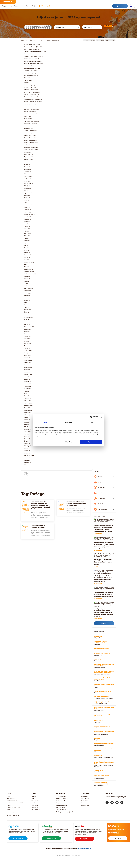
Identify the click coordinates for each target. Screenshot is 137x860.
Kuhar (25, 369)
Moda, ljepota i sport (29, 73)
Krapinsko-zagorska (29, 123)
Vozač (25, 457)
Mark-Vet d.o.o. (102, 654)
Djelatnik (26, 336)
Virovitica (26, 293)
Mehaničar (27, 374)
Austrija (26, 164)
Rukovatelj (27, 415)
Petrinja (26, 236)
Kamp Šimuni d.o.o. (99, 738)
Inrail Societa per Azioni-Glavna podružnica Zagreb (102, 784)
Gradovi (41, 40)
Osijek (25, 228)
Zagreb (26, 307)
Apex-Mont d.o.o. (102, 679)
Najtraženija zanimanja (52, 40)
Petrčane (26, 233)
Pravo (25, 82)
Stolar (25, 434)
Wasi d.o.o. (98, 721)
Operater (26, 388)
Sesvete (26, 257)
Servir (25, 417)
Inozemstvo (27, 159)
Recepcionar (27, 410)
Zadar (25, 305)
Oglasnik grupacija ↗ (13, 815)
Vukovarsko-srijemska (30, 149)
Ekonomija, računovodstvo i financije (33, 51)
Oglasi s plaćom (110, 40)
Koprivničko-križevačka (30, 121)
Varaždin (26, 286)
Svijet (32, 798)
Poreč (25, 238)
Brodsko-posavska (29, 111)
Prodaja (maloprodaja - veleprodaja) (33, 85)
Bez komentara (35, 809)
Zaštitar (26, 460)
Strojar (26, 436)
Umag (25, 283)
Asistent (26, 324)
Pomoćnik (26, 396)
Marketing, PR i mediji (30, 70)
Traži (107, 26)
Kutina (25, 200)
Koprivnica (27, 193)
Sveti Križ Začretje (29, 274)
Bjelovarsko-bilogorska (30, 109)
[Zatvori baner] (101, 417)
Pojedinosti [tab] (68, 422)
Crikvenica (27, 169)
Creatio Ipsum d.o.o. (102, 691)
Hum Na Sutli (27, 183)
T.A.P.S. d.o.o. (104, 686)
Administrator (27, 317)
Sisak (25, 259)
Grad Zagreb (27, 154)
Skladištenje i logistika (30, 89)
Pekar (25, 391)
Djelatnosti (24, 40)
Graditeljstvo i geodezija (30, 58)
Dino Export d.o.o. (101, 649)
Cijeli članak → (98, 533)
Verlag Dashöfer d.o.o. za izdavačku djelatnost (104, 763)
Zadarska (26, 152)
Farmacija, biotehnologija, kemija (32, 56)
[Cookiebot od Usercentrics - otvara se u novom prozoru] (91, 417)
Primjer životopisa (61, 809)
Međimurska (27, 128)
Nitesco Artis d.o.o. (101, 777)
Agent (25, 319)
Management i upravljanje (31, 68)
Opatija (26, 226)
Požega (26, 240)
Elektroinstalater (28, 345)
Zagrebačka (27, 156)
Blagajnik (26, 329)
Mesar (25, 376)
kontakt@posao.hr (113, 832)
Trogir (25, 281)
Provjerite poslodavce (62, 803)
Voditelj (26, 453)
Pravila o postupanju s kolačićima (16, 803)
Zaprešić (26, 309)
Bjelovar (26, 166)
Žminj (25, 312)
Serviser (26, 419)
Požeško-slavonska (29, 133)
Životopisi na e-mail (86, 803)
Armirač (26, 322)
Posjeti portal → (18, 838)
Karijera (34, 6)
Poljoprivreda (27, 80)
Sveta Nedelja (27, 269)
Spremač (26, 431)
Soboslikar (27, 426)
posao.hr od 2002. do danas (14, 807)
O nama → (118, 838)
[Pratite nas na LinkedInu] (112, 802)
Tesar (25, 448)
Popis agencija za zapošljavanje (64, 812)
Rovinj (25, 250)
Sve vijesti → (104, 623)
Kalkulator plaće (46, 6)
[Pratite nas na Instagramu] (117, 802)
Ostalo (25, 77)
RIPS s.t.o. (103, 750)
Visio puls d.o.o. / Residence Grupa (103, 756)
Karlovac (26, 188)
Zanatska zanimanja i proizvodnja (33, 97)
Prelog (25, 243)
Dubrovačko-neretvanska (31, 114)
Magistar (26, 372)
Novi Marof (27, 224)
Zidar (25, 465)
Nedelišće (26, 216)
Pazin (25, 231)
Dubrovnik (26, 174)
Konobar (26, 362)
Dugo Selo (26, 178)
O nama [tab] (92, 422)
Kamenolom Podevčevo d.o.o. (104, 672)
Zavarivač (26, 462)
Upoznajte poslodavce (62, 805)
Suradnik (26, 438)
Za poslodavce (18, 6)
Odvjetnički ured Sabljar (101, 702)
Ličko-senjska (27, 126)
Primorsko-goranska (29, 135)
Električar (26, 343)
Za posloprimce (7, 6)
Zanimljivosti (34, 807)
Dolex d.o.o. (100, 643)
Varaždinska (27, 145)
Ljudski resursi (28, 66)
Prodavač (26, 403)
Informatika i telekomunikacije (32, 61)
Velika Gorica (27, 288)
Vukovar (26, 300)
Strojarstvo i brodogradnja (31, 92)
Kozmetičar (27, 367)
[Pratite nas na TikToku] (122, 802)
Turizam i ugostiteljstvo (30, 94)
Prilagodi (67, 442)
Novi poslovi (100, 40)
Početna (26, 472)
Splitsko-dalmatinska (29, 142)
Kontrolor (26, 365)
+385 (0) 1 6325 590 (114, 834)
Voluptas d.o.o (98, 637)
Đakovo (26, 181)
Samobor (26, 255)
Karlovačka (27, 118)
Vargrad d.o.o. (103, 715)
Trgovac (26, 450)
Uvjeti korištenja (11, 798)
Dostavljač (27, 341)
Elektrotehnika (28, 54)
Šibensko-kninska (28, 137)
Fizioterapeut (27, 350)
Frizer (25, 353)
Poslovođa (27, 398)
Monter (26, 379)
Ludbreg (26, 207)
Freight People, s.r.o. (104, 666)
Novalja (26, 221)
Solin (25, 264)
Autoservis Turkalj (104, 709)
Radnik (26, 407)
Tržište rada (34, 800)
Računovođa (27, 405)
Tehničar (26, 443)
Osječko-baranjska (29, 130)
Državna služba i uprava (30, 49)
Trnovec (26, 278)
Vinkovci (26, 290)
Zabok (25, 302)
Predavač (26, 400)
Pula (25, 245)
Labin (25, 202)
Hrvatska (33, 796)
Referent (26, 412)
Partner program (11, 812)
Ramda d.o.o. (98, 771)
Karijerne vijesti (85, 805)
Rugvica (26, 252)
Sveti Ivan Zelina (28, 271)
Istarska (26, 116)
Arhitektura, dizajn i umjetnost (32, 46)
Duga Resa (27, 176)
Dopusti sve (91, 442)
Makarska (26, 209)
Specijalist (26, 429)
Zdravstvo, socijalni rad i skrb (32, 101)
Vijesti (27, 6)
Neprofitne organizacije (30, 75)
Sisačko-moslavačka (29, 140)
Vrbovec (26, 297)
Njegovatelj (27, 384)
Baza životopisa (85, 798)
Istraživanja (34, 805)
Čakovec (26, 171)
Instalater (26, 355)
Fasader (26, 348)
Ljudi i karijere (35, 803)
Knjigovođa (27, 360)
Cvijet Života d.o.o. (104, 744)
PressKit (9, 805)
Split (25, 266)
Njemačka (26, 219)
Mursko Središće (28, 214)
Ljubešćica (27, 205)
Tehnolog (26, 446)
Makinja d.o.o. (102, 726)
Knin (25, 190)
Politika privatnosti (12, 800)
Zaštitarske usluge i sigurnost (32, 99)
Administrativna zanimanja (31, 44)
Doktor (26, 338)
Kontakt (9, 796)
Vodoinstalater (28, 455)
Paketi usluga (84, 800)
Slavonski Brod (28, 262)
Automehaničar (28, 326)
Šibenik (26, 276)
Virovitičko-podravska (30, 147)
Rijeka (25, 247)
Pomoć (8, 809)
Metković (26, 212)
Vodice (26, 295)
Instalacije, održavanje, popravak (33, 63)
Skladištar (26, 422)
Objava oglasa (85, 796)
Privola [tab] (45, 422)
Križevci (26, 197)
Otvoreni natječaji (60, 796)
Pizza (25, 393)
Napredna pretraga (89, 40)
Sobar (25, 424)
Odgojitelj (26, 386)
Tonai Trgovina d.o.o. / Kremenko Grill (104, 697)
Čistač (25, 334)
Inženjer (26, 357)
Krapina (26, 195)
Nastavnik (26, 381)
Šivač (25, 441)
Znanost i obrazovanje (30, 104)
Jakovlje (26, 185)
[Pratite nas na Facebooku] (108, 802)
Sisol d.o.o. (97, 659)
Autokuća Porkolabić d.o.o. (104, 733)
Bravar (26, 331)
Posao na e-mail (60, 800)
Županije (32, 40)
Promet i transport (29, 87)
